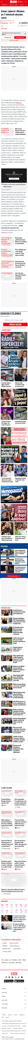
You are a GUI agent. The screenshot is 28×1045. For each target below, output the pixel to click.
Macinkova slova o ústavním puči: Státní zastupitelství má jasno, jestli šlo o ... (20, 561)
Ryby (26, 912)
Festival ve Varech (14, 943)
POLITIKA (4, 546)
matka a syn (5, 962)
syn (10, 960)
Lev (21, 907)
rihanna (24, 960)
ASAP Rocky (18, 962)
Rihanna (18, 102)
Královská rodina (6, 948)
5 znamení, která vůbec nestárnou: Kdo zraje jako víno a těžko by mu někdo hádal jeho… (19, 918)
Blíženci (11, 907)
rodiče (19, 960)
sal (2, 25)
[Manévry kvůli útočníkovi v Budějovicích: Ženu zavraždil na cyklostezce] (6, 748)
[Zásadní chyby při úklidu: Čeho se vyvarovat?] (6, 650)
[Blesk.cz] (13, 1)
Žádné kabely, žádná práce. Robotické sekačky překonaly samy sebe (18, 677)
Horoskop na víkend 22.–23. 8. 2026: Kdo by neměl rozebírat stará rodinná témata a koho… (19, 927)
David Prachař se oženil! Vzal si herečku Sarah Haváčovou (19, 612)
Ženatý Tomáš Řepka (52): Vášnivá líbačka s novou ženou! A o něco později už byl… (19, 620)
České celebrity (17, 948)
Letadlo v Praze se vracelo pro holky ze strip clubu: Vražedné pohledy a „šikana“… (19, 738)
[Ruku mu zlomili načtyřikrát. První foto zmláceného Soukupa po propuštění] (6, 730)
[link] (6, 977)
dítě (3, 960)
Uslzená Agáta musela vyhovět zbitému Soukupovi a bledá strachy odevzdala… (19, 694)
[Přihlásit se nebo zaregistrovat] (25, 1)
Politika (3, 555)
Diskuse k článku (10, 313)
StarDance (4, 945)
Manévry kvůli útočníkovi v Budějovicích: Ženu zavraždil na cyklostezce (18, 748)
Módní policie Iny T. (15, 945)
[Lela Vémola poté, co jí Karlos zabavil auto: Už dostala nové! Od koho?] (6, 704)
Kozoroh (16, 912)
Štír (7, 912)
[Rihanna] (12, 22)
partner (6, 960)
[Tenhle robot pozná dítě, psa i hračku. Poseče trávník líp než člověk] (6, 641)
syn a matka (12, 962)
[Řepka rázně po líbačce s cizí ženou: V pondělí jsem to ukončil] (6, 686)
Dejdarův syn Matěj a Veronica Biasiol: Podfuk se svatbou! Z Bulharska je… (18, 668)
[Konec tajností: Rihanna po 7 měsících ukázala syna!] (7, 20)
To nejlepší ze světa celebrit (11, 939)
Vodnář (21, 912)
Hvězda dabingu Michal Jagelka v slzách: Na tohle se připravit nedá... (19, 721)
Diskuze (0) (4, 28)
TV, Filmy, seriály (6, 951)
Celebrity (4, 943)
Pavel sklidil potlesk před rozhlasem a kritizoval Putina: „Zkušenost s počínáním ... (20, 569)
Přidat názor (15, 324)
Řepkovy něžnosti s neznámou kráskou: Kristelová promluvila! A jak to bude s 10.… (19, 712)
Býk (7, 907)
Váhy (2, 912)
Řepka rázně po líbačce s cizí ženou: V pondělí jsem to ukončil (19, 686)
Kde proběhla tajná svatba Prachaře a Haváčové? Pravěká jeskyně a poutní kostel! (18, 659)
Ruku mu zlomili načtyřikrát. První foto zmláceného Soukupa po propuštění (19, 730)
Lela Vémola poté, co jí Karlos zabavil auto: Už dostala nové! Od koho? (19, 703)
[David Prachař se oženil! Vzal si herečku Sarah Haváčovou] (6, 612)
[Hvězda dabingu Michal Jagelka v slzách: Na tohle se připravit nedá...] (6, 721)
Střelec (11, 912)
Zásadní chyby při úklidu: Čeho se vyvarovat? (18, 649)
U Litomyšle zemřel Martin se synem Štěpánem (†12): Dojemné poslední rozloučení (18, 630)
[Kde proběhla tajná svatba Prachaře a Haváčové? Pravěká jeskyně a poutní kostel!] (6, 658)
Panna (25, 907)
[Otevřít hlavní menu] (1, 1)
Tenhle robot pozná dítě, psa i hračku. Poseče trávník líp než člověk (19, 640)
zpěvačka (14, 960)
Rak (16, 907)
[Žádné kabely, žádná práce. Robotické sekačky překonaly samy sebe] (6, 677)
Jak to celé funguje (14, 40)
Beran (2, 907)
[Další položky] (26, 5)
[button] (9, 981)
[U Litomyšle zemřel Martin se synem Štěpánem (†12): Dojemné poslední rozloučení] (6, 630)
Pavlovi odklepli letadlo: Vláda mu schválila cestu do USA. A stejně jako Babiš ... (20, 553)
